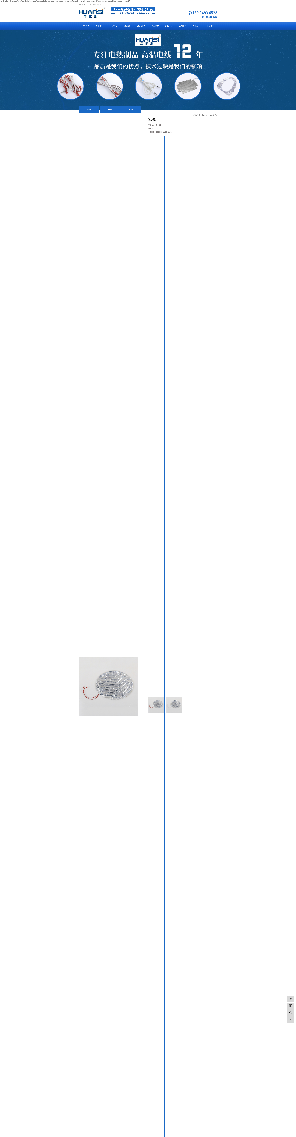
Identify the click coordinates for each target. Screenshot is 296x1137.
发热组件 (141, 26)
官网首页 (85, 26)
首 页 (203, 115)
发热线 (127, 26)
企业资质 (155, 26)
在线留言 (196, 26)
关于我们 (99, 26)
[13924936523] (290, 999)
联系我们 (210, 26)
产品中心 (113, 26)
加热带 (110, 109)
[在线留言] (290, 1012)
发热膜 (89, 109)
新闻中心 (182, 26)
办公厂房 (169, 26)
